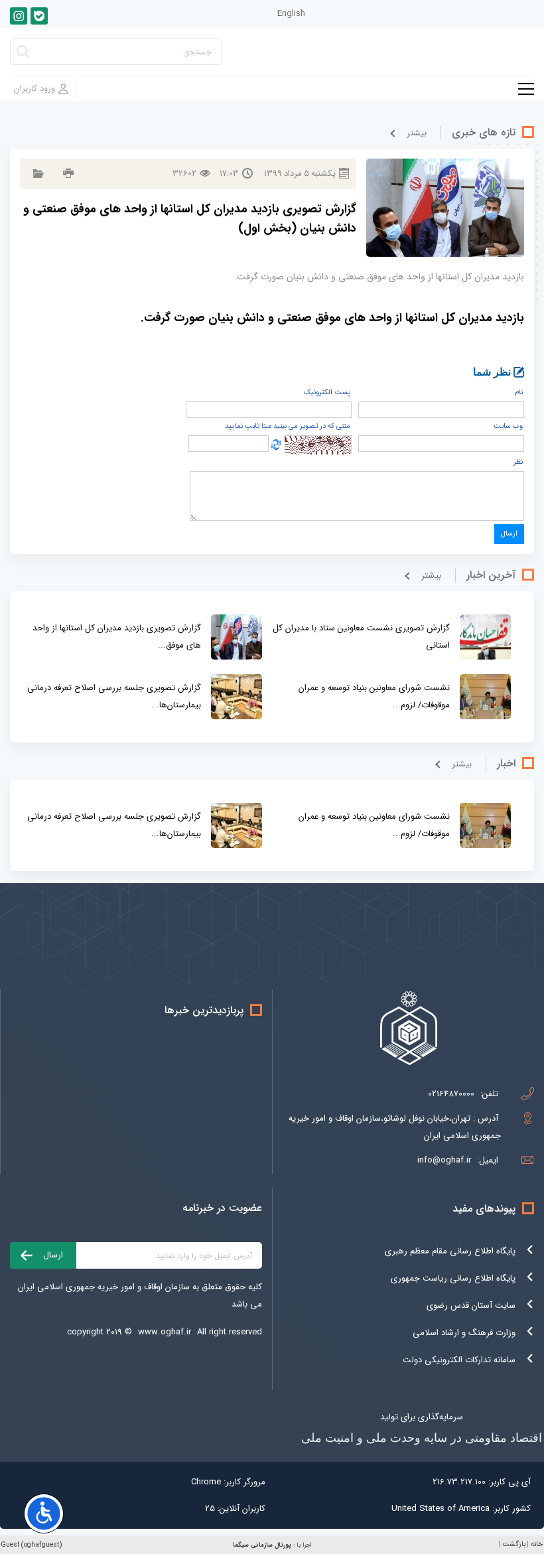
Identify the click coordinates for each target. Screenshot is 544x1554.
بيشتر (417, 133)
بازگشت (513, 1544)
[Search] (23, 55)
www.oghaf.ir (164, 1332)
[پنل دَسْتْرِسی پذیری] (44, 1513)
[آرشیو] (37, 173)
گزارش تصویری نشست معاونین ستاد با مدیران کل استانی (361, 636)
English (291, 14)
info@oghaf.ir (444, 1160)
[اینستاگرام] (18, 16)
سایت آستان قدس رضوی (471, 1305)
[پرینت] (66, 173)
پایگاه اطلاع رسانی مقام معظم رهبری (450, 1251)
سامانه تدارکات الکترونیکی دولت (459, 1360)
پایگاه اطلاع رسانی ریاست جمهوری (453, 1278)
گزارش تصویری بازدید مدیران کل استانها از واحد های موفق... (117, 636)
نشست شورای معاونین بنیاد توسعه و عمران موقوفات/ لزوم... (374, 696)
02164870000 (451, 1094)
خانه (537, 1544)
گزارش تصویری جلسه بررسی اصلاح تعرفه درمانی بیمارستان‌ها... (114, 696)
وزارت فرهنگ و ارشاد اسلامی (464, 1333)
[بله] (39, 16)
